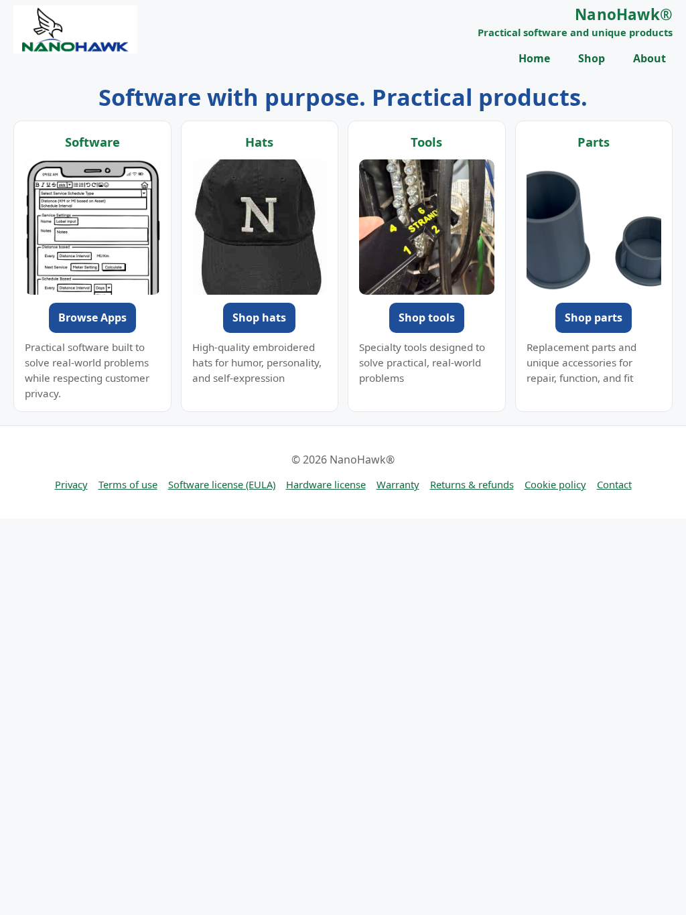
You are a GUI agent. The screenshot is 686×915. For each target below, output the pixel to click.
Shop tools (427, 317)
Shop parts (593, 317)
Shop (591, 58)
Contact (614, 484)
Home (534, 58)
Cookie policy (555, 484)
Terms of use (127, 484)
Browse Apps (92, 317)
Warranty (397, 484)
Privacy (71, 484)
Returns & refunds (472, 484)
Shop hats (259, 317)
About (649, 58)
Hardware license (326, 484)
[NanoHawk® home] (75, 29)
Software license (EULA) (221, 484)
